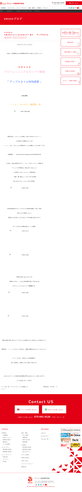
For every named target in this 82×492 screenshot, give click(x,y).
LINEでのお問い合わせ (54, 409)
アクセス (45, 8)
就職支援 (25, 437)
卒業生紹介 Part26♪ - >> (50, 386)
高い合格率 (26, 435)
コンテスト (6, 459)
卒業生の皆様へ (70, 71)
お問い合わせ (74, 3)
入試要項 (38, 8)
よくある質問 (6, 444)
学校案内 (3, 8)
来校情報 (25, 442)
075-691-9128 (42, 416)
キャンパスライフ (21, 8)
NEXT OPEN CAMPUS (70, 33)
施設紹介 (5, 442)
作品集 (4, 461)
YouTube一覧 (44, 439)
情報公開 (23, 466)
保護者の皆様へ (70, 61)
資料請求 (70, 42)
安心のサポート (27, 451)
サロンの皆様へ (25, 454)
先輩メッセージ (7, 437)
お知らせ (43, 433)
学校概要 (5, 435)
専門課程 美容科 (7, 449)
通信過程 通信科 (7, 451)
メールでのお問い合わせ (27, 409)
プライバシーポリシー (27, 463)
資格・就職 (31, 8)
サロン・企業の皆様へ (70, 81)
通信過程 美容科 (27, 449)
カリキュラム (11, 8)
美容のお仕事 (26, 439)
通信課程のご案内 (70, 52)
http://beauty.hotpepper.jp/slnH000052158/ (28, 154)
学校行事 (5, 457)
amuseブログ (44, 436)
